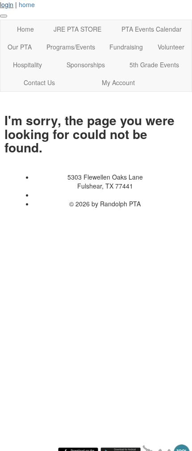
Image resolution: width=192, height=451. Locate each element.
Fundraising (126, 46)
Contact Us (39, 82)
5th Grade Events (154, 64)
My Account (118, 82)
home (27, 4)
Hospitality (27, 64)
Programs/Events (70, 46)
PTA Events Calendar (151, 29)
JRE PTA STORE (77, 29)
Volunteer (171, 46)
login (6, 4)
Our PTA (20, 46)
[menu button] (3, 16)
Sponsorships (86, 64)
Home (25, 29)
